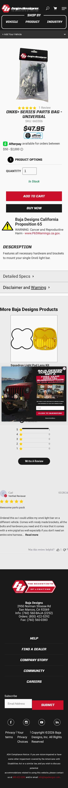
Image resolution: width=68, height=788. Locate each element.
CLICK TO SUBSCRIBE (50, 413)
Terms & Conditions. (50, 418)
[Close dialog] (64, 368)
